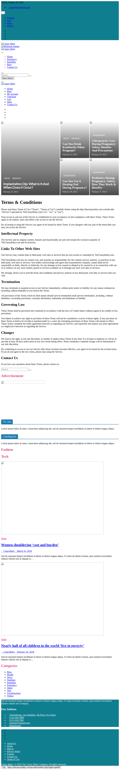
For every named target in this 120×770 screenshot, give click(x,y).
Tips (9, 690)
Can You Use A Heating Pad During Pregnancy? (74, 184)
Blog (9, 64)
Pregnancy (12, 59)
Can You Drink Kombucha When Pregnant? (73, 147)
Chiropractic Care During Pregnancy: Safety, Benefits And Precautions (104, 145)
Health (7, 178)
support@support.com (19, 7)
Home (10, 56)
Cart (9, 20)
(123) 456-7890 (16, 717)
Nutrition (11, 680)
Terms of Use (13, 759)
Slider (4, 538)
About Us (11, 743)
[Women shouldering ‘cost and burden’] (52, 533)
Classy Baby (7, 764)
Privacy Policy (13, 751)
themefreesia (15, 725)
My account (12, 94)
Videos (10, 696)
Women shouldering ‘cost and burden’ (30, 545)
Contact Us (12, 67)
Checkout (11, 96)
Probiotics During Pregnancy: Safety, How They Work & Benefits (104, 182)
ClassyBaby (9, 551)
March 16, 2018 (24, 551)
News (9, 677)
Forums (10, 18)
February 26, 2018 (25, 652)
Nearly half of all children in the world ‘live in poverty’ (42, 646)
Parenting (11, 62)
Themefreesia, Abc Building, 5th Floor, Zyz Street (32, 715)
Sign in (10, 26)
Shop (9, 23)
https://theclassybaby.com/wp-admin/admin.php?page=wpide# (31, 767)
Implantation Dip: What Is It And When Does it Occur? (26, 185)
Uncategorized (99, 135)
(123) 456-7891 (16, 720)
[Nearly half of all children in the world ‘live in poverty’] (52, 634)
